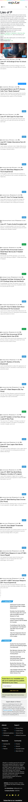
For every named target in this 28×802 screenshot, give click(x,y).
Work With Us (19, 750)
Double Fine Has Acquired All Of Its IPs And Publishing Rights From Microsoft (18, 645)
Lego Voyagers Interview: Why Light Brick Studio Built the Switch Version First (18, 670)
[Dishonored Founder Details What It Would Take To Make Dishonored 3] (5, 606)
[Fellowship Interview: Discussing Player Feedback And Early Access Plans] (5, 658)
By (2, 59)
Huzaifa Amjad (5, 304)
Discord (18, 745)
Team (4, 730)
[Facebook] (4, 794)
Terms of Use (19, 732)
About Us (5, 727)
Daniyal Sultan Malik (6, 167)
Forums (18, 743)
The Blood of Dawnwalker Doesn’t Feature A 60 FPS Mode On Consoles (18, 620)
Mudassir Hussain (6, 277)
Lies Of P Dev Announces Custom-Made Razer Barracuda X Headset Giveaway (11, 251)
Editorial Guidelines (8, 732)
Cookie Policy (19, 730)
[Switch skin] (26, 7)
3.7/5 (11, 40)
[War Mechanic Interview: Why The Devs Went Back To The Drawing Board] (5, 651)
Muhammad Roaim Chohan (8, 220)
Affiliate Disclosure (21, 734)
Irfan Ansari (4, 523)
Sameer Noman (5, 194)
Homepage (6, 734)
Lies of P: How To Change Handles (11, 197)
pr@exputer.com (17, 787)
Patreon (5, 748)
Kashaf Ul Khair (5, 59)
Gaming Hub (6, 743)
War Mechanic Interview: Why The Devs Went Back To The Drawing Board (18, 651)
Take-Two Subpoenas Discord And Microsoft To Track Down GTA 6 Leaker (18, 634)
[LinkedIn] (10, 794)
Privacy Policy (19, 727)
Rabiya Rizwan (5, 359)
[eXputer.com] (14, 2)
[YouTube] (13, 794)
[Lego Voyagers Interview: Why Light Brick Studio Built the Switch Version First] (5, 671)
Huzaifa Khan (4, 87)
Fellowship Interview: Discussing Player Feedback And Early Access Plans (17, 657)
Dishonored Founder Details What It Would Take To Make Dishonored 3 (17, 605)
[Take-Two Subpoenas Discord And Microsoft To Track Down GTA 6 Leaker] (5, 634)
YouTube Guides (20, 748)
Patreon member (7, 709)
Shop (4, 745)
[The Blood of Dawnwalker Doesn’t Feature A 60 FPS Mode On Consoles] (5, 620)
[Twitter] (7, 794)
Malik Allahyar (5, 140)
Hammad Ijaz (4, 469)
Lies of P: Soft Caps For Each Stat (11, 116)
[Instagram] (16, 794)
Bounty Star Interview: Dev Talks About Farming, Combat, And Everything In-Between (18, 664)
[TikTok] (18, 794)
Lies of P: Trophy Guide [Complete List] (13, 224)
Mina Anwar (4, 114)
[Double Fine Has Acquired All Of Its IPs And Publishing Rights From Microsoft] (5, 645)
